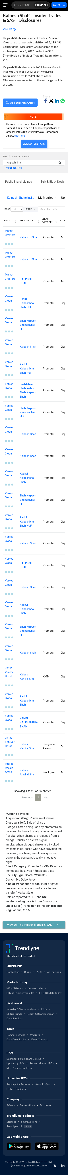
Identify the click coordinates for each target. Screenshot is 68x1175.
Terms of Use (27, 1105)
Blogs (27, 971)
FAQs (39, 971)
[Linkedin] (63, 1165)
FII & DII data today (50, 992)
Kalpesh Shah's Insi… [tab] (20, 197)
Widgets (35, 1034)
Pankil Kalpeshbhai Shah (27, 700)
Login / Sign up (59, 5)
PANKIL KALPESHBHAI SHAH (29, 722)
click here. (20, 135)
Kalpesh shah (28, 652)
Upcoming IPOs (15, 1063)
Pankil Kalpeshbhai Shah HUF (27, 303)
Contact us (13, 971)
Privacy (11, 1105)
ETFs (44, 1009)
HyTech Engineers (17, 1089)
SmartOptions (29, 1121)
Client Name (26, 220)
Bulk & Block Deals (53, 181)
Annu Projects (43, 1084)
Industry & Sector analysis (21, 1009)
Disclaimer (46, 1105)
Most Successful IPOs (19, 1068)
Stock (7, 220)
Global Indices (15, 1018)
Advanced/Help (14, 167)
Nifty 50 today (15, 988)
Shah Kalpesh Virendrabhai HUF (28, 325)
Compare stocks (16, 1034)
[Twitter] (54, 1166)
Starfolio (11, 1121)
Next (47, 797)
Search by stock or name (16, 156)
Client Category (47, 221)
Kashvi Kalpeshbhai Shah (27, 478)
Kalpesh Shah (28, 346)
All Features (54, 971)
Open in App (41, 5)
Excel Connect (39, 1039)
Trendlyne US (19, 1126)
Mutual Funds (14, 1013)
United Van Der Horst (10, 672)
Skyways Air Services (18, 1084)
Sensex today (35, 988)
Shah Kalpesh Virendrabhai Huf (28, 412)
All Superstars (34, 143)
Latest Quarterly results (20, 992)
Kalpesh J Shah (29, 237)
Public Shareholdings (18, 181)
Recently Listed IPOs (42, 1063)
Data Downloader (16, 1039)
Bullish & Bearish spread (40, 1013)
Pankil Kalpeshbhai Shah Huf (27, 368)
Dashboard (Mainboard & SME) (24, 1058)
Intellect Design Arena (9, 768)
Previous (27, 797)
